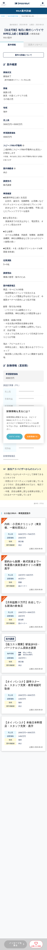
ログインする (14, 436)
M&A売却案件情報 (13, 16)
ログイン (42, 5)
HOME (3, 16)
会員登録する (32, 436)
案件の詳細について (23, 55)
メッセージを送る (15, 944)
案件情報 (12, 45)
